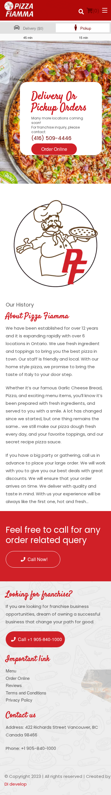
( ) (95, 10)
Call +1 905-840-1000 (40, 639)
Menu (11, 671)
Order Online (54, 149)
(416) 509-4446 (51, 138)
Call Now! (38, 559)
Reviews (14, 685)
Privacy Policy (19, 700)
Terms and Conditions (26, 693)
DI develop (16, 784)
